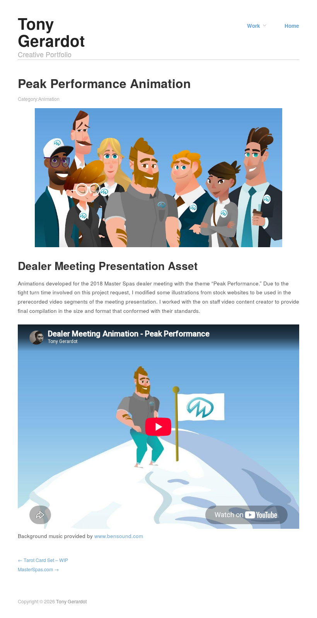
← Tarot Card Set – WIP (43, 560)
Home (292, 26)
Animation (49, 98)
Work (253, 26)
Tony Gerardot (51, 31)
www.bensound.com (118, 536)
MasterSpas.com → (38, 569)
